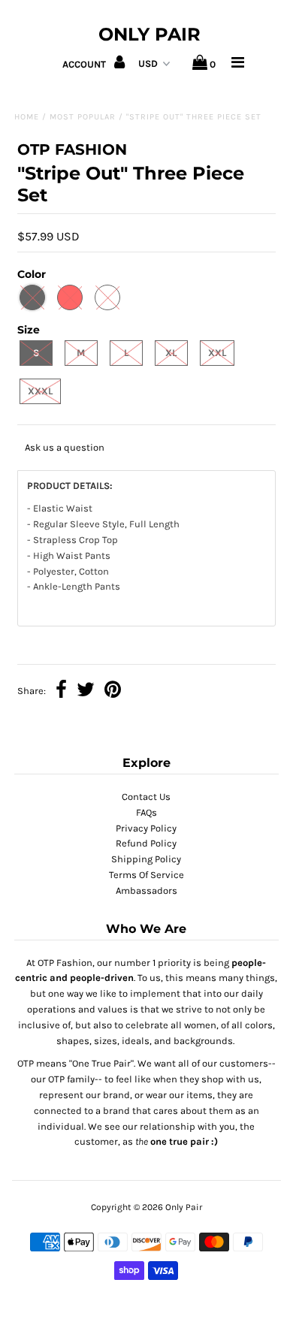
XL (171, 352)
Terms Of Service (146, 874)
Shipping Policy (146, 859)
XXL (217, 352)
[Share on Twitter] (86, 691)
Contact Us (146, 796)
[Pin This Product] (112, 691)
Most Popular (83, 117)
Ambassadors (146, 890)
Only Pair (149, 34)
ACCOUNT (85, 64)
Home (26, 117)
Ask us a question (64, 447)
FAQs (146, 812)
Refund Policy (146, 843)
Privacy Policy (146, 828)
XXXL (40, 391)
